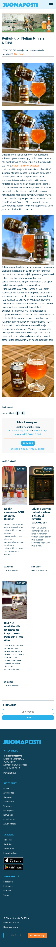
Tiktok (6, 895)
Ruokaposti (8, 810)
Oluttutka (7, 844)
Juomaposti (8, 793)
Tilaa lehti (7, 840)
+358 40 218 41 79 (11, 768)
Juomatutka (8, 848)
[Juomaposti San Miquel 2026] (28, 22)
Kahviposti (8, 815)
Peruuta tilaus (9, 773)
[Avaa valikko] (51, 4)
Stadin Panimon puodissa (25, 165)
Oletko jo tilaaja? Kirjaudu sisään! (28, 448)
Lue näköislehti (10, 853)
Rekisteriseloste (10, 927)
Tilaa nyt (28, 443)
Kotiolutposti (9, 819)
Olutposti (19, 54)
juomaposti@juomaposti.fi (15, 765)
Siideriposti (8, 801)
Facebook (7, 882)
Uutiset (6, 788)
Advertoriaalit (9, 824)
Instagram (8, 886)
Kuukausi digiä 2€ (19, 430)
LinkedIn (7, 890)
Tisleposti (7, 806)
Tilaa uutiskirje (37, 935)
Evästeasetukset (11, 922)
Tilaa (28, 717)
